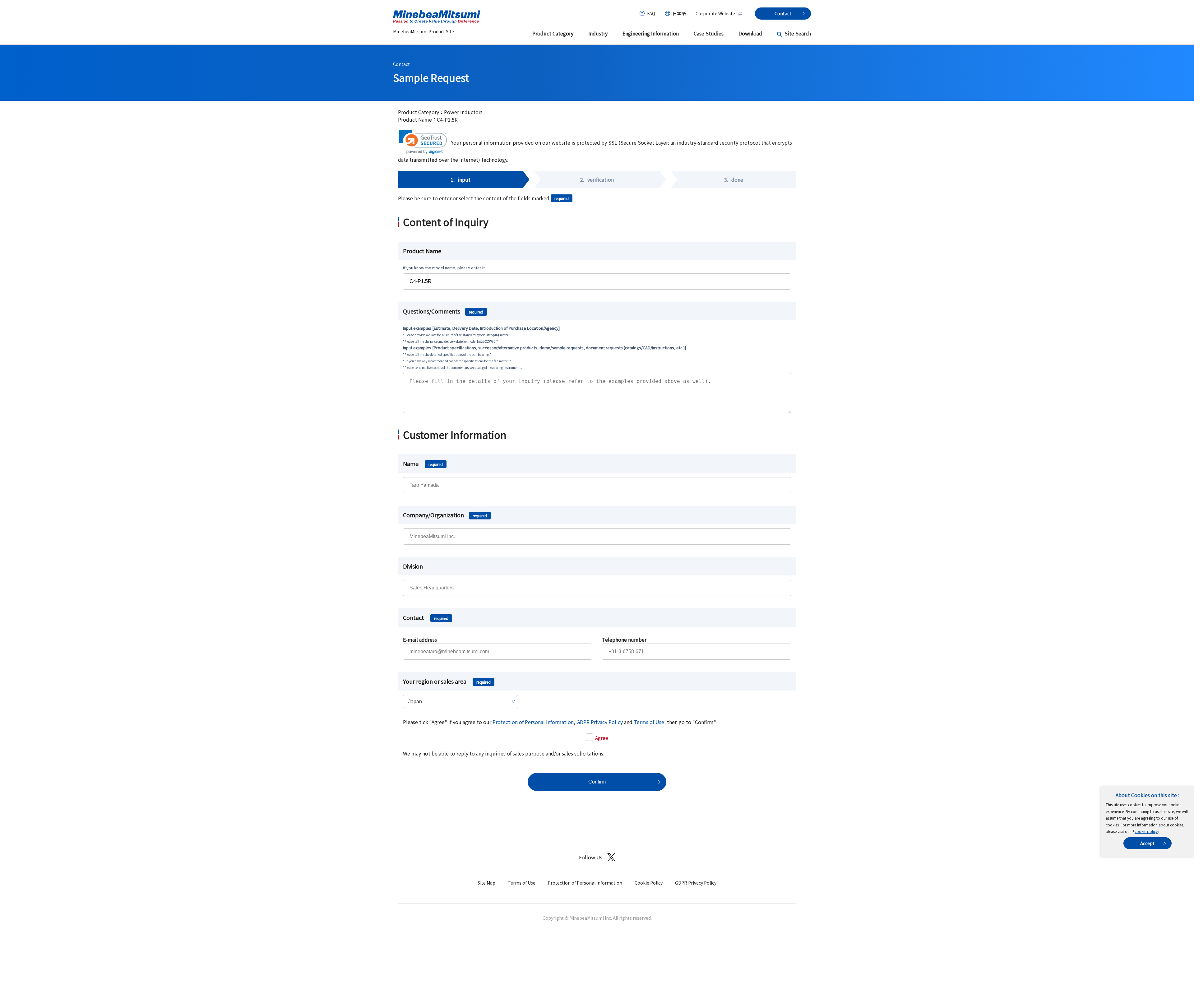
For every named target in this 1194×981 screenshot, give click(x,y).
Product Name (422, 251)
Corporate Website (715, 13)
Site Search (797, 33)
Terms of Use (649, 722)
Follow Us (590, 857)
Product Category (552, 33)
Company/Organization (445, 515)
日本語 (679, 13)
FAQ (651, 13)
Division (413, 566)
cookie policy (1146, 831)
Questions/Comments (443, 311)
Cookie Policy (649, 883)
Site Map (486, 883)
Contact (401, 64)
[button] (423, 142)
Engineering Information (650, 33)
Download (750, 33)
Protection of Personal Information (533, 722)
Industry (598, 33)
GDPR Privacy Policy (599, 722)
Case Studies (709, 33)
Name (423, 463)
